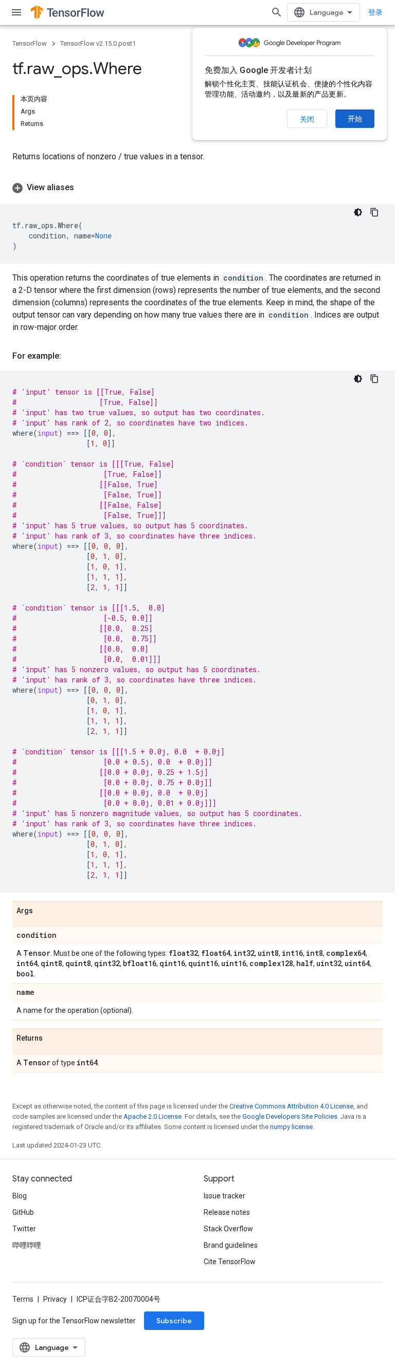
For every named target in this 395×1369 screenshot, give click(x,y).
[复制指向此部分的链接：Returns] (53, 1038)
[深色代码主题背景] (358, 212)
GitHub (23, 1212)
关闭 (307, 119)
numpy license (291, 1127)
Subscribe (174, 1320)
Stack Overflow (228, 1229)
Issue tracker (224, 1196)
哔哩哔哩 (26, 1245)
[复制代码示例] (374, 212)
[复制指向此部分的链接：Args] (43, 911)
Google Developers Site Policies (289, 1116)
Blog (19, 1196)
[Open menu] (16, 12)
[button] (197, 187)
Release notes (227, 1212)
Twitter (24, 1229)
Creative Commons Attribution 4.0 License (291, 1106)
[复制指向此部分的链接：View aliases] (84, 187)
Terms (22, 1299)
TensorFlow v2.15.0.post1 (98, 43)
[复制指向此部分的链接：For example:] (71, 356)
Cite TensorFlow (230, 1261)
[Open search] (277, 12)
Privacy (55, 1299)
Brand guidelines (231, 1245)
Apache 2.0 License (152, 1116)
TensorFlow (29, 43)
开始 (355, 118)
